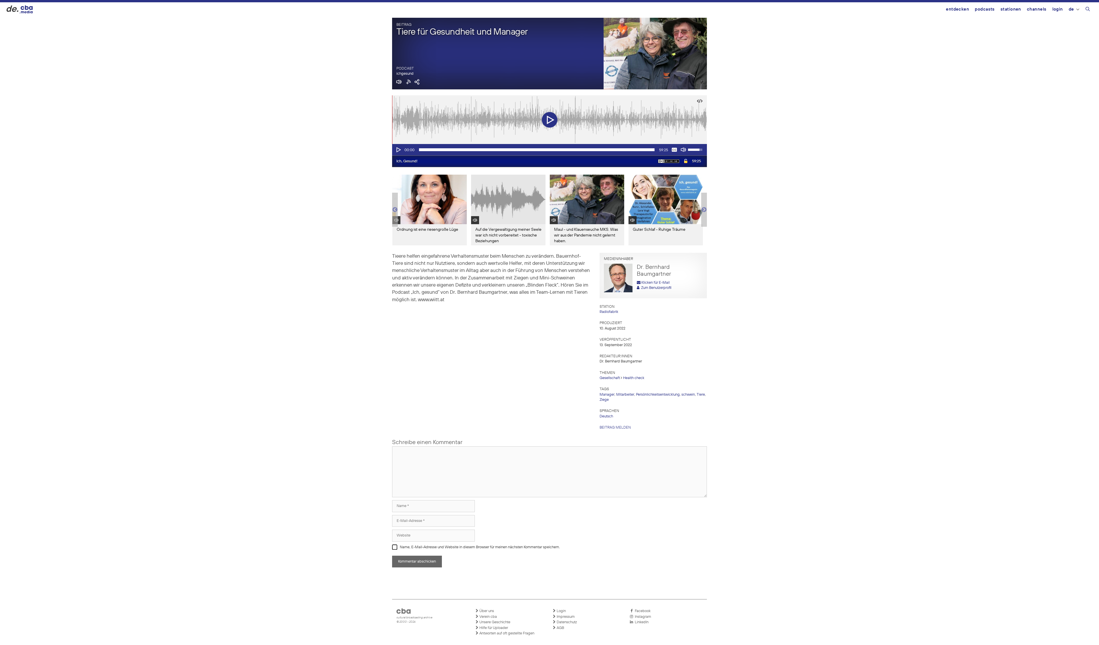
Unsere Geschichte (494, 622)
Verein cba (488, 617)
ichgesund (405, 74)
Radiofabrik (609, 312)
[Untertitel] (674, 150)
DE (1071, 9)
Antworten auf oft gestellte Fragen (506, 633)
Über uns (486, 611)
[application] (549, 149)
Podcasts (985, 9)
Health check (633, 378)
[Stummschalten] (683, 150)
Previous (395, 210)
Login (1057, 9)
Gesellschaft (610, 378)
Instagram (642, 617)
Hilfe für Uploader (493, 628)
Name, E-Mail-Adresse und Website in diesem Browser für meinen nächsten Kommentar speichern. (480, 547)
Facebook (642, 611)
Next (704, 210)
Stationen (1011, 9)
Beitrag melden (615, 427)
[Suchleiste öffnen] (1087, 10)
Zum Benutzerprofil (655, 288)
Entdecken (957, 9)
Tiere (701, 395)
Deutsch (606, 416)
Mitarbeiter (625, 395)
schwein (688, 395)
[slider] (537, 149)
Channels (1037, 9)
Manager (607, 395)
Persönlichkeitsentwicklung (658, 395)
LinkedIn (641, 622)
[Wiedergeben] (398, 150)
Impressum (565, 617)
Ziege (604, 400)
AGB (560, 628)
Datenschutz (566, 622)
